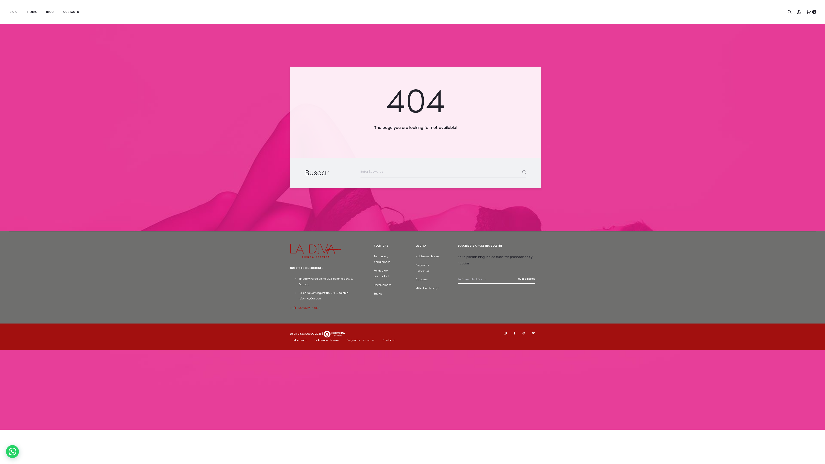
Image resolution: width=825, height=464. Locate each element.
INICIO (13, 12)
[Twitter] (533, 333)
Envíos (378, 293)
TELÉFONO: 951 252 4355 (305, 308)
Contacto (388, 340)
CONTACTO (71, 12)
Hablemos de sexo (428, 256)
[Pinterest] (523, 333)
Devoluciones (382, 285)
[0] (809, 12)
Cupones (422, 279)
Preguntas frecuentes (360, 340)
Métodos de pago (427, 288)
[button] (12, 451)
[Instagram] (505, 333)
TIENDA (32, 12)
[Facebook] (514, 333)
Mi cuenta (300, 340)
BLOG (50, 12)
